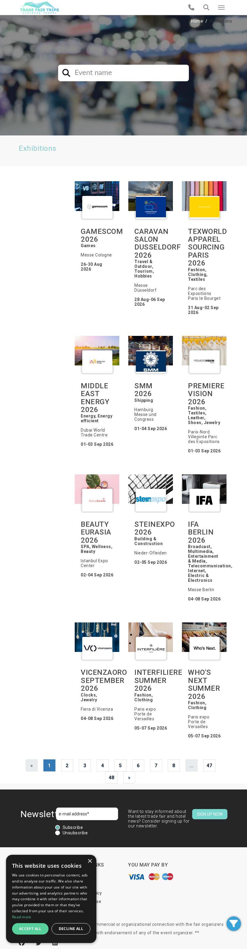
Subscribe (73, 827)
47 (209, 765)
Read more (21, 917)
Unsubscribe (75, 832)
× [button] (89, 861)
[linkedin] (55, 943)
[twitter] (39, 943)
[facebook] (23, 943)
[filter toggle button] (234, 923)
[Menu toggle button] (221, 7)
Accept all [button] (30, 928)
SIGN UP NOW (210, 814)
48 (111, 777)
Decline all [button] (71, 928)
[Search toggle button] (206, 7)
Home (197, 21)
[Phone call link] (191, 7)
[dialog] (51, 899)
